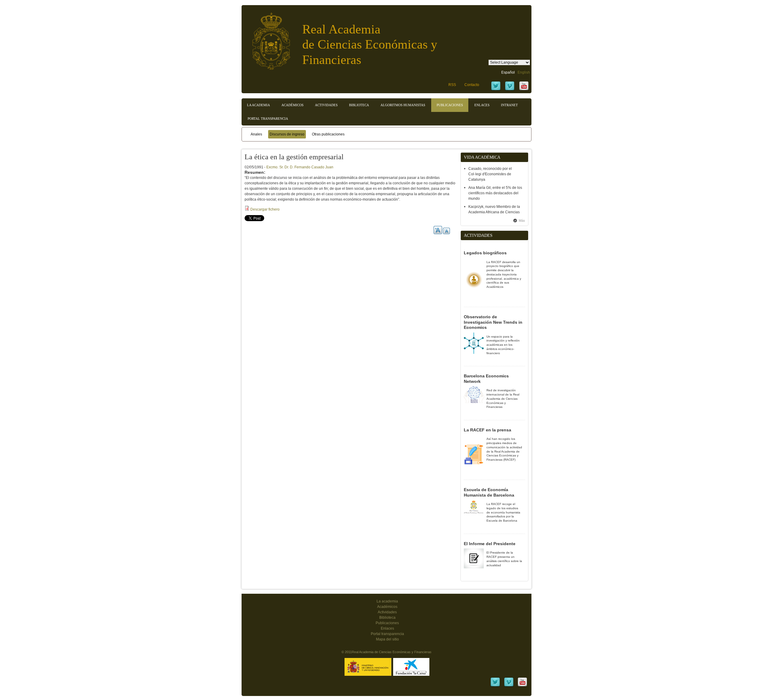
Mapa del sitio (387, 639)
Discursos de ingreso (287, 134)
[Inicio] (266, 38)
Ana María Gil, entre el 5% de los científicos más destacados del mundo (495, 193)
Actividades (326, 105)
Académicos (292, 105)
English (524, 72)
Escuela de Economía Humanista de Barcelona (489, 492)
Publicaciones (450, 105)
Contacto (471, 85)
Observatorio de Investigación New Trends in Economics (493, 322)
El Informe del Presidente (489, 543)
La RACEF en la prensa (487, 429)
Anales (256, 134)
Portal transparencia (268, 118)
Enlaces (481, 105)
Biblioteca (359, 105)
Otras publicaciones (328, 134)
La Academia (258, 105)
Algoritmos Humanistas (402, 105)
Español (508, 72)
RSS (452, 85)
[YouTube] (524, 90)
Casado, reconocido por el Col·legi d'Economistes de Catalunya (490, 174)
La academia (387, 601)
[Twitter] (496, 90)
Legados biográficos (485, 252)
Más (522, 220)
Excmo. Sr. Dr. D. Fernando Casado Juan (299, 167)
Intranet (509, 105)
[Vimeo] (510, 90)
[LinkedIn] (495, 686)
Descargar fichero (265, 209)
